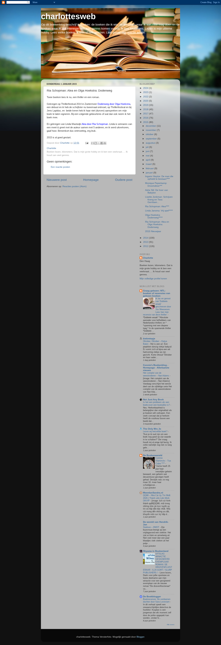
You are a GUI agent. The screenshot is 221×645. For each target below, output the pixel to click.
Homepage (91, 179)
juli (147, 147)
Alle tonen (170, 624)
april (148, 160)
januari (149, 172)
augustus (151, 143)
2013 (146, 242)
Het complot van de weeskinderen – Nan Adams (156, 374)
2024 (146, 88)
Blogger (140, 637)
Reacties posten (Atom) (74, 186)
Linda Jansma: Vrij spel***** (159, 210)
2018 (146, 109)
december (151, 126)
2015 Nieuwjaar (153, 231)
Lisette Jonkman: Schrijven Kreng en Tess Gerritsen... (159, 199)
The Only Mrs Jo (152, 429)
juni (148, 151)
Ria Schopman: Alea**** (157, 206)
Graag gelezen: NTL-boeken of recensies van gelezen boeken (156, 293)
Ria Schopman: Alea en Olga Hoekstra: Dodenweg (157, 224)
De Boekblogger (152, 596)
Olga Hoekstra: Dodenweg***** (154, 216)
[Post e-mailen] (86, 143)
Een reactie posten (60, 167)
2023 (146, 92)
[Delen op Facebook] (101, 143)
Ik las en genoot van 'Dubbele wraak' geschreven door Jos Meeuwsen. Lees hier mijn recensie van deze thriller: (157, 306)
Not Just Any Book (153, 399)
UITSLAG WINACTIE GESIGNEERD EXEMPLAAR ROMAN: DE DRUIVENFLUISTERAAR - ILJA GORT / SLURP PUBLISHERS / (157, 563)
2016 (146, 118)
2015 (146, 122)
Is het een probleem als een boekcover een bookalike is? (156, 403)
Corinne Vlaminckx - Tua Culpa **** (163, 461)
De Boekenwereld (152, 455)
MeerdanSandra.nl (153, 493)
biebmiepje (149, 338)
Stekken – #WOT (151, 527)
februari (150, 168)
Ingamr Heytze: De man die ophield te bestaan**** (159, 177)
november (151, 130)
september (151, 138)
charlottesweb (68, 16)
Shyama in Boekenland (155, 551)
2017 (146, 113)
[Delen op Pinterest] (104, 143)
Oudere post (123, 179)
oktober (150, 134)
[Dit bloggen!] (95, 143)
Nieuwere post (57, 179)
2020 (146, 101)
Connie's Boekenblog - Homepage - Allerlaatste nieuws (156, 368)
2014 (146, 238)
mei (148, 155)
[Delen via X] (98, 143)
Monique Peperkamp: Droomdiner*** (156, 184)
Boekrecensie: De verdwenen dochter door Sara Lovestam (156, 600)
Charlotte (148, 258)
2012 (146, 246)
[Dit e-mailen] (92, 143)
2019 (146, 105)
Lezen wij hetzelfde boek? (155, 431)
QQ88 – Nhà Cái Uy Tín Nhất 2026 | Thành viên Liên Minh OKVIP (156, 498)
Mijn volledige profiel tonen (153, 278)
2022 (146, 96)
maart (149, 164)
